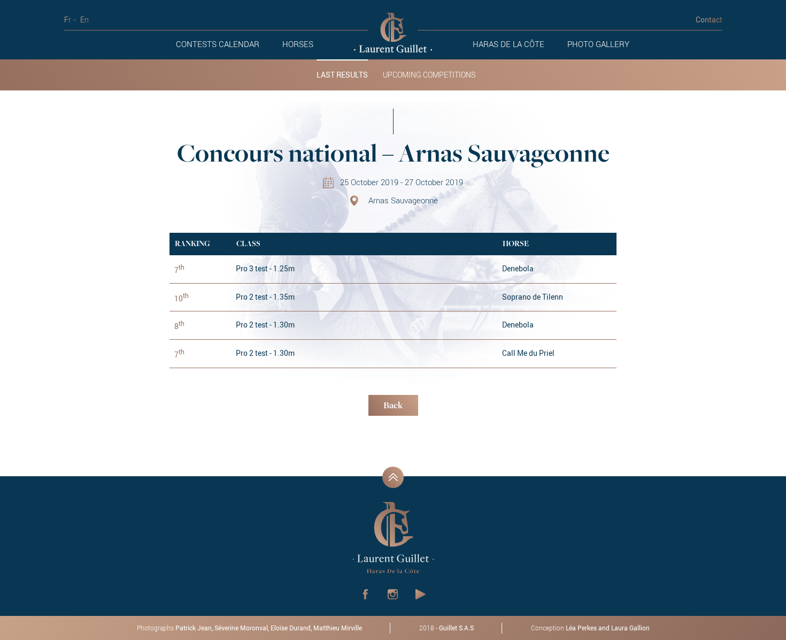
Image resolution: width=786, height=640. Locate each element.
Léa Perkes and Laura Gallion (608, 627)
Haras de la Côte (508, 44)
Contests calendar (217, 44)
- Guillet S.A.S (446, 627)
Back (393, 406)
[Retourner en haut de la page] (393, 477)
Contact (709, 19)
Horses (297, 44)
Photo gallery (598, 44)
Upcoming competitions (429, 75)
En (84, 19)
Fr (67, 19)
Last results (342, 75)
